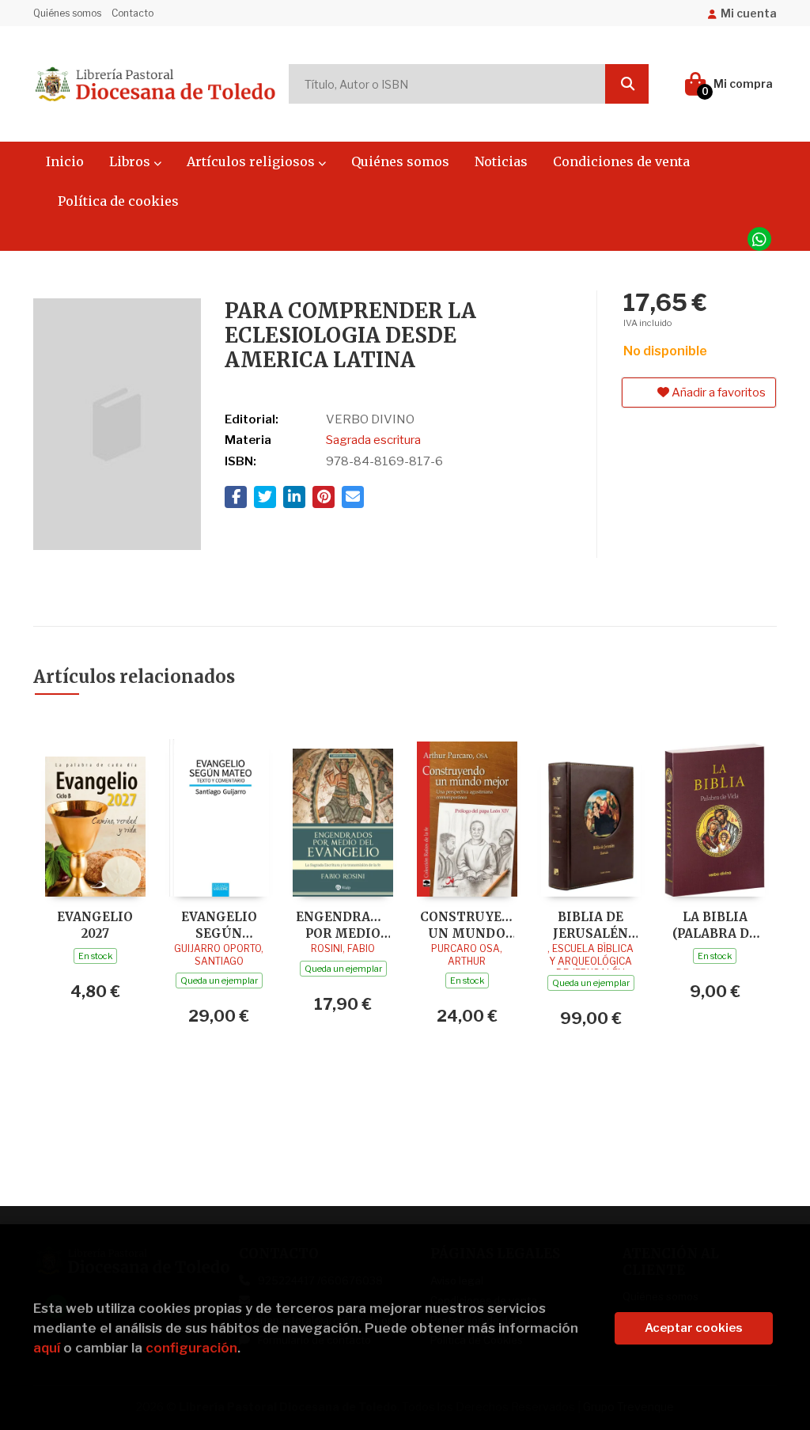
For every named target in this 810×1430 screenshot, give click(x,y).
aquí (46, 1348)
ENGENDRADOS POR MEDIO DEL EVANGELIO (343, 924)
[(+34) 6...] (759, 239)
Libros (131, 161)
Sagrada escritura (373, 440)
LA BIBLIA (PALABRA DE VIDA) (714, 924)
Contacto (132, 13)
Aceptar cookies (694, 1328)
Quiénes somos (67, 13)
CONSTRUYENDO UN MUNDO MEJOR (467, 924)
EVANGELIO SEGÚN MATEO (219, 924)
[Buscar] (627, 84)
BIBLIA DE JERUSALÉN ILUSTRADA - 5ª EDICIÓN (590, 924)
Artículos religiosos (252, 161)
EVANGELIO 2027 (95, 924)
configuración (191, 1348)
